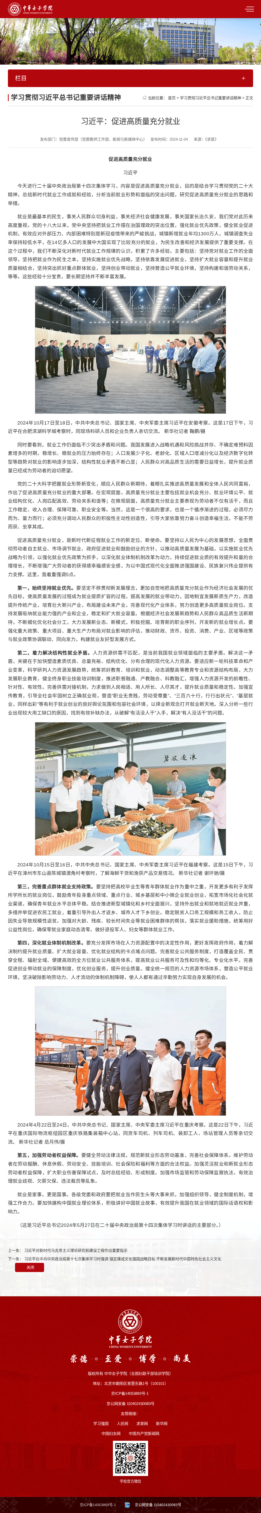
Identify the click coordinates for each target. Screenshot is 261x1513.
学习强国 (101, 1423)
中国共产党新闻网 (144, 1433)
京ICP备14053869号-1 (98, 1505)
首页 (172, 98)
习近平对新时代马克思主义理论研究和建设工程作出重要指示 (75, 1250)
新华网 (161, 1423)
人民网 (122, 1423)
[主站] (30, 8)
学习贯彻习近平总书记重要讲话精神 (210, 98)
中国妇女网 (111, 1433)
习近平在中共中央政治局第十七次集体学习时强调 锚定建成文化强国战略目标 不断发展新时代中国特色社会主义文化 (122, 1259)
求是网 (142, 1423)
